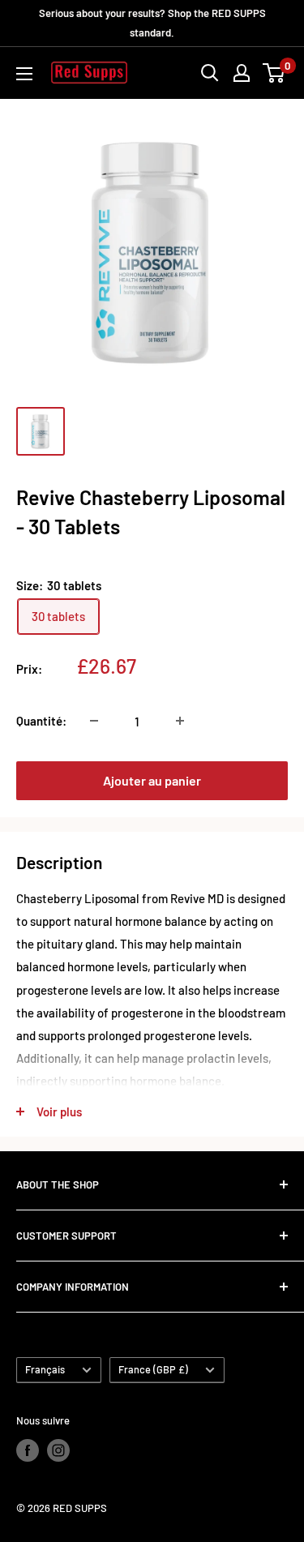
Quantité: (41, 720)
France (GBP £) (153, 1369)
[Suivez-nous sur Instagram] (58, 1450)
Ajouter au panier (152, 780)
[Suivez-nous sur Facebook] (27, 1450)
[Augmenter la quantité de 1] (180, 721)
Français (45, 1369)
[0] (274, 73)
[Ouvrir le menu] (24, 73)
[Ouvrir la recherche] (210, 73)
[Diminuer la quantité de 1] (94, 721)
